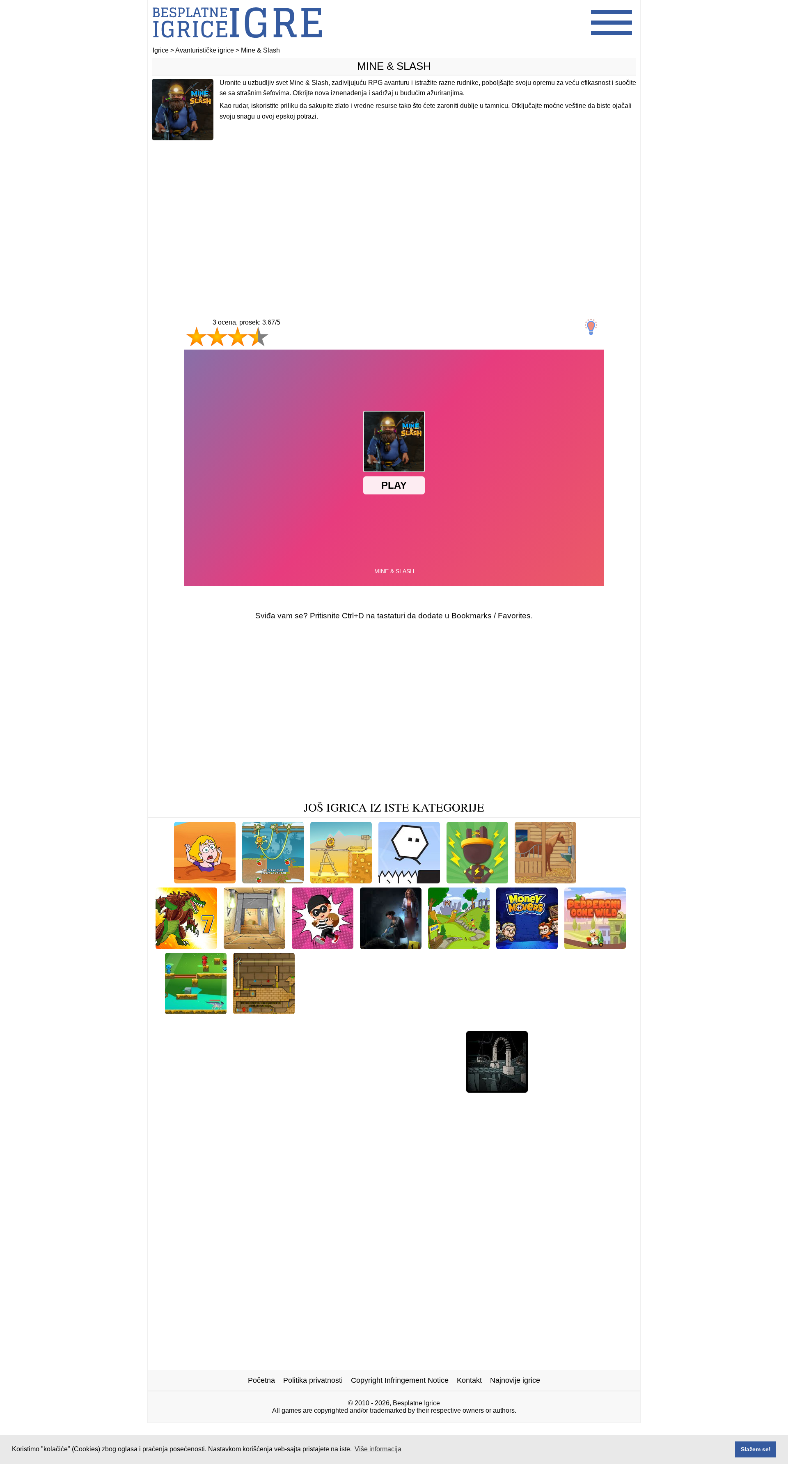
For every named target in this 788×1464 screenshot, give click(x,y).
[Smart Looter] (322, 946)
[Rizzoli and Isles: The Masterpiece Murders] (390, 946)
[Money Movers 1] (527, 946)
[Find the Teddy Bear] (423, 1089)
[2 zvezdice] (217, 336)
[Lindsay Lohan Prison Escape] (352, 1011)
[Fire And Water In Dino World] (196, 1011)
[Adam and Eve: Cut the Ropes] (273, 880)
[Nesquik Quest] (459, 946)
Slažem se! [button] (756, 1449)
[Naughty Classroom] (569, 1089)
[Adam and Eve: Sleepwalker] (567, 1011)
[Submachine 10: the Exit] (497, 1089)
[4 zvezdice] (258, 336)
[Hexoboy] (409, 880)
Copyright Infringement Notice (400, 1380)
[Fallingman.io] (228, 1024)
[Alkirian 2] (254, 946)
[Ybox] (595, 880)
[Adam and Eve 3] (341, 880)
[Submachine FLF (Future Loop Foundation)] (336, 1024)
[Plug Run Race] (477, 880)
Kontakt (469, 1380)
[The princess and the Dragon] (461, 1011)
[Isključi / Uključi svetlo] (591, 327)
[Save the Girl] (205, 880)
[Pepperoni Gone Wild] (595, 946)
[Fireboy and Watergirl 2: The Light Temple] (264, 1011)
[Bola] (368, 1089)
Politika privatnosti (313, 1380)
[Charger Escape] (545, 880)
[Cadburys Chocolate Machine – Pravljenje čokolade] (263, 1089)
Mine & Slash (394, 66)
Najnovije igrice (515, 1380)
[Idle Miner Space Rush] (458, 1024)
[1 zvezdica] (196, 336)
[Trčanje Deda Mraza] (542, 1024)
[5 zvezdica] (287, 344)
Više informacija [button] (378, 1449)
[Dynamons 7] (186, 946)
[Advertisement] (394, 212)
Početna (261, 1380)
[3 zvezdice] (237, 336)
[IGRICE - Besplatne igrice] (237, 42)
